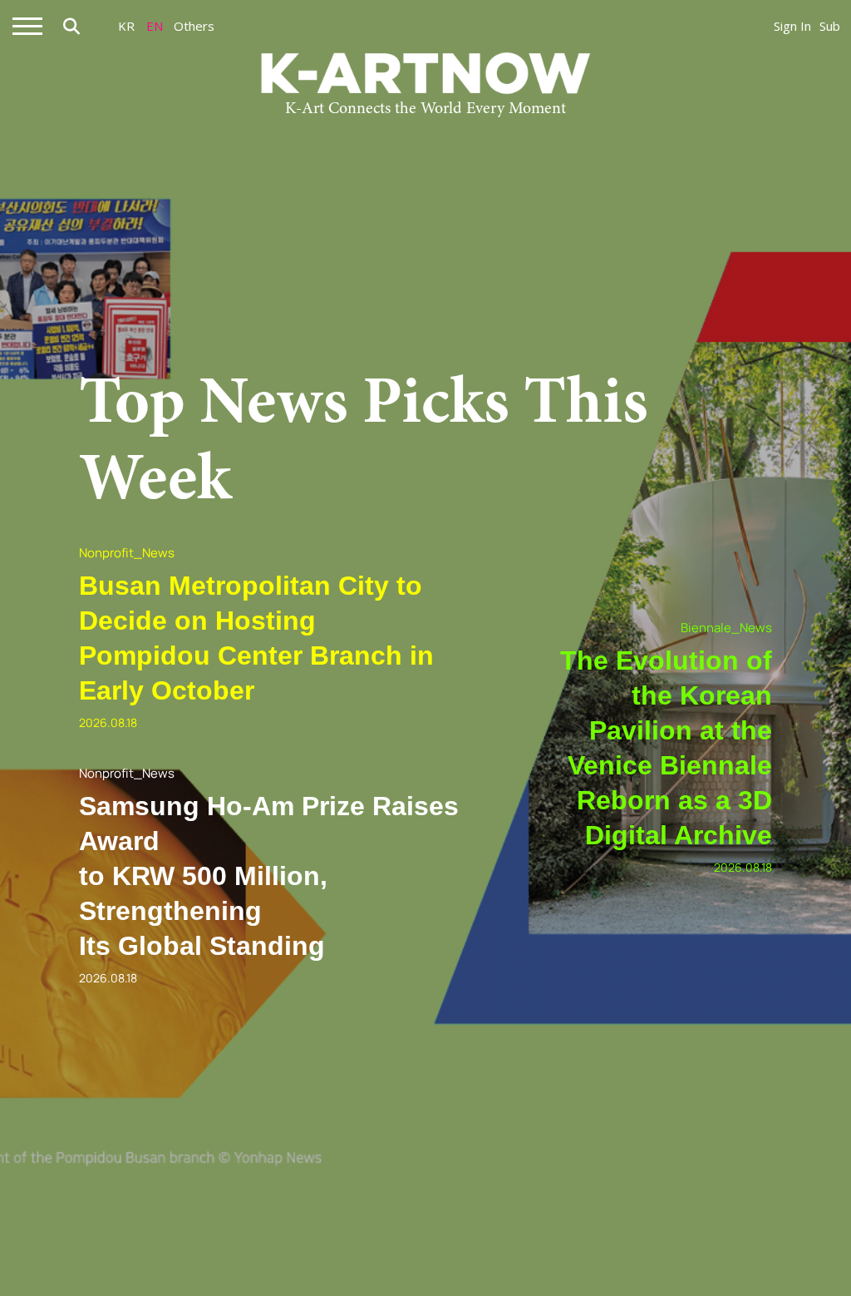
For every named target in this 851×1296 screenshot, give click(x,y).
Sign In (792, 25)
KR (126, 25)
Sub (829, 25)
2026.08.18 (108, 722)
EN (154, 25)
